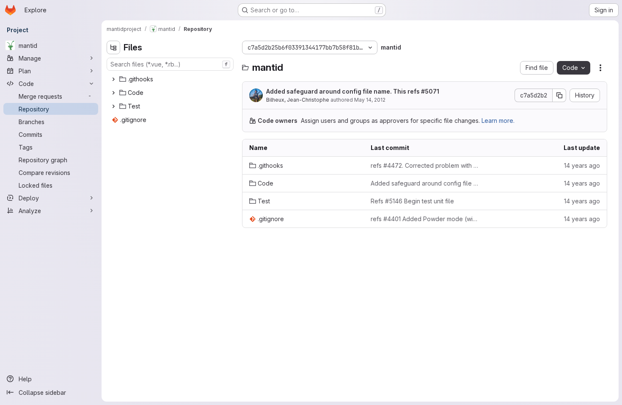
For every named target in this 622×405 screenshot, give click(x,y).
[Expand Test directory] (113, 106)
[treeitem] (171, 79)
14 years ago (582, 165)
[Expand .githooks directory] (113, 79)
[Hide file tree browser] (113, 47)
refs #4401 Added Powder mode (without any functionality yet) (425, 218)
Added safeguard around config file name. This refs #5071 (352, 91)
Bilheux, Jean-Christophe (297, 100)
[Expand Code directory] (113, 93)
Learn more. (498, 120)
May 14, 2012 (369, 100)
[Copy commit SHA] (559, 95)
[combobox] (170, 64)
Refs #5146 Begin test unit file (412, 201)
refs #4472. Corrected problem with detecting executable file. (425, 165)
